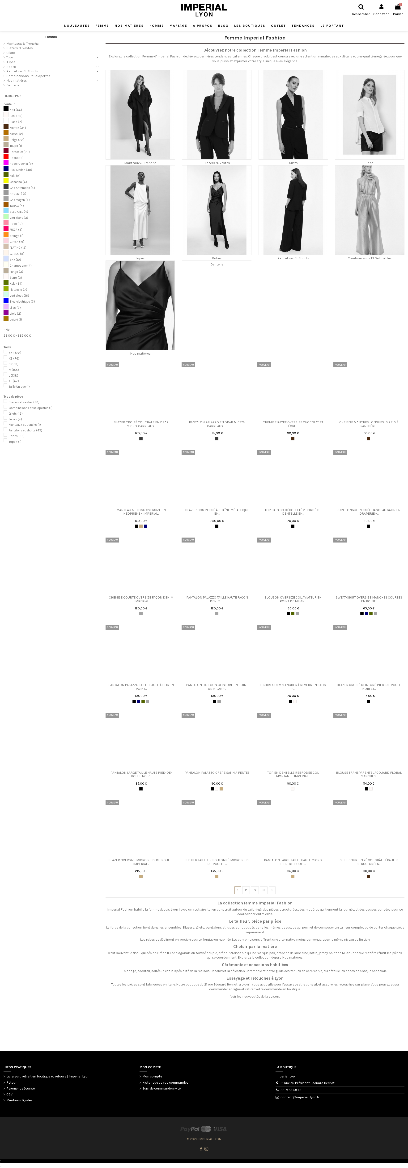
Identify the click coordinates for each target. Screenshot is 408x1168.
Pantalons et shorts (25, 430)
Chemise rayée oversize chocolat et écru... (293, 424)
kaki (15, 176)
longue (208, 940)
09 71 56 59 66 (291, 1090)
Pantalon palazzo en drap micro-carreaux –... (217, 424)
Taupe (16, 146)
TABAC (17, 206)
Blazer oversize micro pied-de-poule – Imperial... (141, 862)
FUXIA (16, 229)
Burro (16, 277)
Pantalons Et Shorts (293, 258)
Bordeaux (20, 152)
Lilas (15, 307)
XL (14, 381)
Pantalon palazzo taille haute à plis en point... (141, 686)
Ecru (16, 116)
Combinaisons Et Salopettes (370, 258)
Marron (18, 128)
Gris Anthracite (22, 188)
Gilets (293, 163)
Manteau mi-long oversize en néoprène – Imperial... (141, 512)
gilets (200, 927)
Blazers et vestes (24, 402)
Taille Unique (19, 386)
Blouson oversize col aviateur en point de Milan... (293, 599)
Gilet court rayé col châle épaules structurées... (369, 862)
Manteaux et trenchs (25, 424)
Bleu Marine (21, 170)
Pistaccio (18, 289)
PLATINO (18, 247)
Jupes (140, 258)
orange (16, 236)
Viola (15, 313)
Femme (51, 37)
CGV (9, 1094)
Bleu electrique (22, 301)
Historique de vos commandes (165, 1083)
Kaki (16, 283)
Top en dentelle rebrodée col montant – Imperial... (293, 774)
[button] (249, 26)
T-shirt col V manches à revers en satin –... (293, 686)
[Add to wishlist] (138, 416)
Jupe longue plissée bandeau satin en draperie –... (368, 512)
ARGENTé (18, 193)
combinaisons (249, 940)
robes (150, 940)
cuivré (16, 319)
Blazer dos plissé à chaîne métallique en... (217, 512)
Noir (16, 110)
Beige (17, 140)
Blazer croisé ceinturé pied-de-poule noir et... (369, 686)
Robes (217, 258)
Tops (370, 163)
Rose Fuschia (21, 163)
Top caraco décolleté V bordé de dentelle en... (293, 512)
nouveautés (251, 996)
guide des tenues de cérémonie (299, 971)
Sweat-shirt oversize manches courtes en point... (369, 599)
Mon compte (152, 1076)
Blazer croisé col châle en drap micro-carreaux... (141, 424)
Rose (16, 224)
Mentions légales (19, 1100)
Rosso (17, 158)
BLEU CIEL (19, 211)
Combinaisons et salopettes (30, 408)
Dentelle (216, 264)
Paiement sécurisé (20, 1088)
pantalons (214, 927)
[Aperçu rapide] (144, 416)
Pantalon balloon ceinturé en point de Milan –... (217, 686)
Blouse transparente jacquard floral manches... (369, 774)
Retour (11, 1083)
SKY (15, 259)
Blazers (188, 927)
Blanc (16, 122)
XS (14, 358)
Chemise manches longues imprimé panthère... (368, 424)
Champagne (21, 265)
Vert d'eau (19, 218)
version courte (190, 940)
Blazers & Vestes (217, 163)
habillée (225, 940)
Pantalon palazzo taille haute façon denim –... (217, 599)
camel (16, 134)
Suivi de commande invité (161, 1088)
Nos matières (140, 354)
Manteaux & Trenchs (140, 163)
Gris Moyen (20, 200)
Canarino (18, 182)
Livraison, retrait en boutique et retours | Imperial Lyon (47, 1076)
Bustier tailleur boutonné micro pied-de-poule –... (217, 862)
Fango (16, 272)
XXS (15, 353)
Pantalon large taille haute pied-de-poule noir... (141, 774)
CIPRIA (17, 241)
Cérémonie (254, 971)
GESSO (17, 254)
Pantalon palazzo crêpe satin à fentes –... (217, 774)
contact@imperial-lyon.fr (299, 1097)
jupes (230, 927)
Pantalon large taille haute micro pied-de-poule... (293, 862)
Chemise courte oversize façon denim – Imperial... (141, 599)
